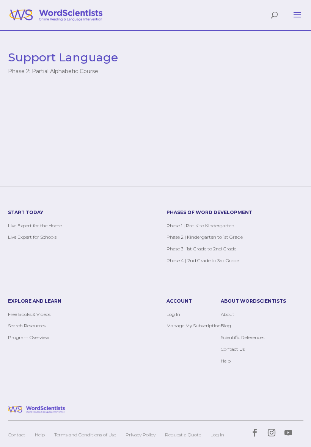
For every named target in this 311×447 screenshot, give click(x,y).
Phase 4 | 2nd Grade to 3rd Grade (202, 260)
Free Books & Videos (29, 314)
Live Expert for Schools (32, 237)
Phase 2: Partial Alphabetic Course (53, 71)
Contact (16, 435)
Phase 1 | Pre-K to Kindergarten (200, 225)
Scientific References (242, 337)
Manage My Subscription (193, 325)
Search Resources (27, 325)
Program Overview (28, 337)
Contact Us (233, 349)
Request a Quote (183, 435)
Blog (226, 325)
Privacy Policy (141, 435)
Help (226, 361)
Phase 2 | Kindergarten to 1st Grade (204, 237)
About (227, 314)
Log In (173, 314)
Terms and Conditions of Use (85, 435)
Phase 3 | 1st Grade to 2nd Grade (201, 249)
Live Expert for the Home (35, 225)
